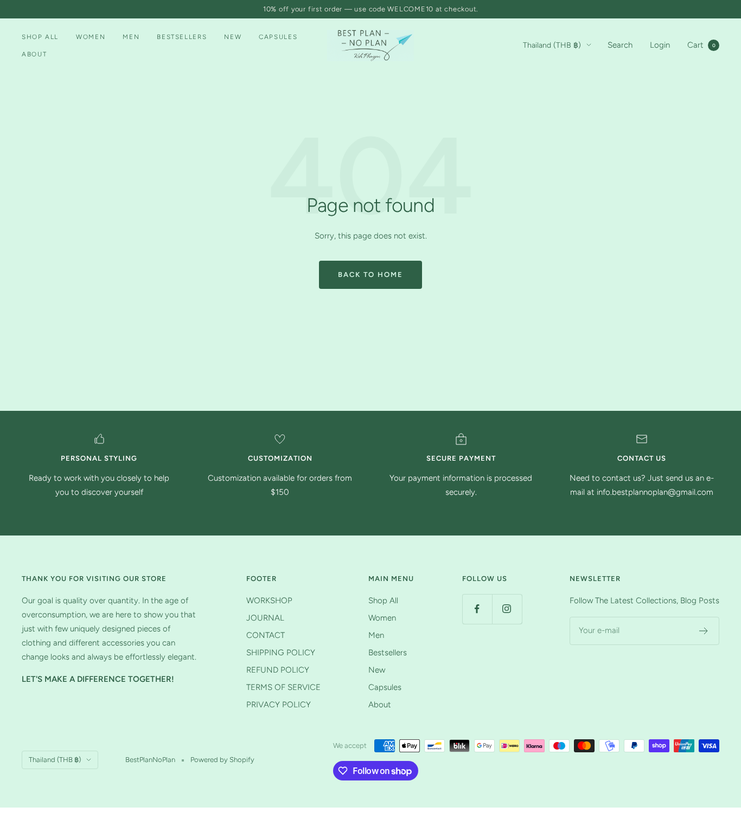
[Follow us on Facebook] (477, 609)
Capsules (278, 37)
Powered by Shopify (222, 760)
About (34, 54)
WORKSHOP (269, 600)
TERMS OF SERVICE (283, 687)
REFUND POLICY (277, 670)
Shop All (40, 37)
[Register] (703, 631)
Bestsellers (182, 37)
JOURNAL (265, 618)
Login (660, 45)
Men (131, 37)
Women (90, 37)
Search (620, 45)
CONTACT (265, 635)
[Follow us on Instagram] (507, 609)
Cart (701, 45)
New (232, 37)
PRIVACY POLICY (278, 704)
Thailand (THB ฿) (552, 45)
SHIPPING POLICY (280, 652)
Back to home (370, 274)
